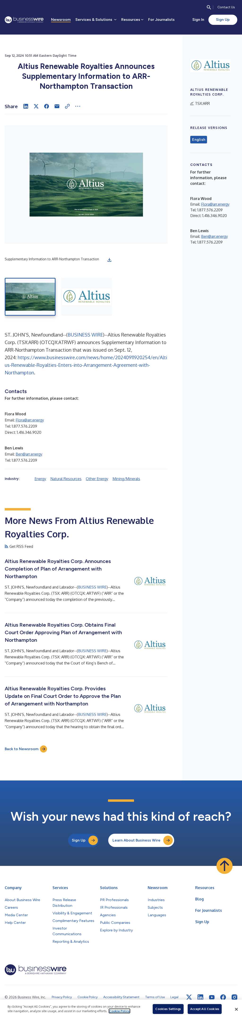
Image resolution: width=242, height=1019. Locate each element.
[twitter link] (189, 997)
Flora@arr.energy (30, 420)
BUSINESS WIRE (85, 335)
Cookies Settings (168, 1009)
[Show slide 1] (30, 297)
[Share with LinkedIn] (26, 106)
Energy (40, 478)
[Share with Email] (57, 106)
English (198, 139)
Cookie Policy (119, 1011)
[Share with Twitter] (36, 106)
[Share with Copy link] (67, 106)
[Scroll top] (224, 866)
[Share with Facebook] (46, 106)
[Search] (209, 7)
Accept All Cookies (204, 1009)
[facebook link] (223, 997)
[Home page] (24, 19)
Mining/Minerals (126, 478)
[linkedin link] (200, 997)
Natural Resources (66, 478)
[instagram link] (234, 997)
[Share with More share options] (78, 106)
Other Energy (97, 478)
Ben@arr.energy (29, 454)
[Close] (236, 1009)
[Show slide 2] (86, 297)
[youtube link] (212, 997)
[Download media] (109, 260)
